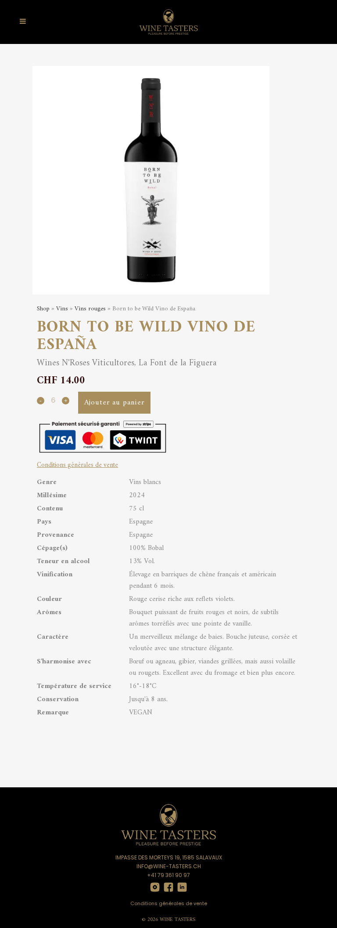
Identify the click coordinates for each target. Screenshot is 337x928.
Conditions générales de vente (77, 465)
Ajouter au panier (114, 402)
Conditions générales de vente (168, 903)
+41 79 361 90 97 (168, 875)
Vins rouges (90, 308)
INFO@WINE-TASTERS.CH (168, 866)
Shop (43, 308)
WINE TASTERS (177, 919)
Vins (62, 308)
